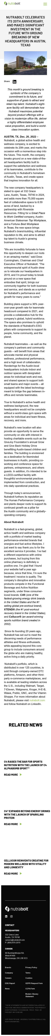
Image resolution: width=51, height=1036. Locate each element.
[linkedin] (6, 916)
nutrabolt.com (37, 700)
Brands (8, 967)
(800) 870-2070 (13, 943)
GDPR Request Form (34, 983)
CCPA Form (30, 989)
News (7, 989)
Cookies (29, 978)
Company (9, 973)
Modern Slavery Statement (32, 995)
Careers (8, 978)
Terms (28, 973)
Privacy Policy (31, 967)
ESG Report (10, 983)
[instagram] (11, 916)
